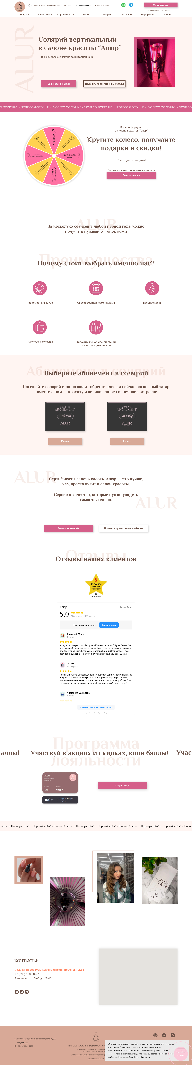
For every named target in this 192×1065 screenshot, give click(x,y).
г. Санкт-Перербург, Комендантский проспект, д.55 (49, 969)
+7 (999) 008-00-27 (83, 5)
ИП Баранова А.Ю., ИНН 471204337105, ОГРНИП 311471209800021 (96, 1046)
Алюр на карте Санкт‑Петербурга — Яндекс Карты (96, 713)
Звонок (167, 11)
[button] (123, 5)
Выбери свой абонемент (67, 57)
